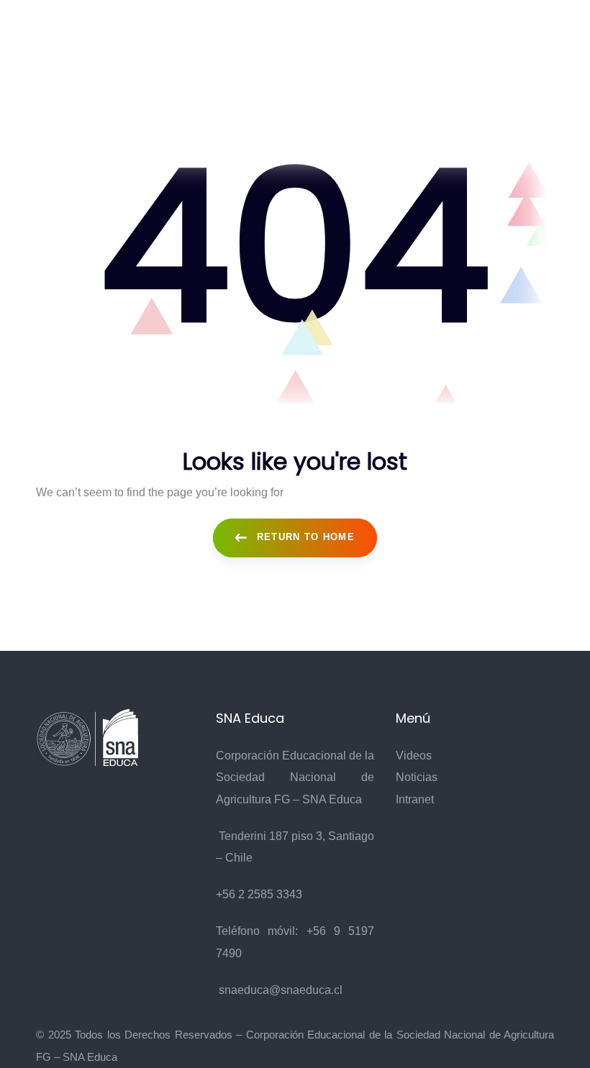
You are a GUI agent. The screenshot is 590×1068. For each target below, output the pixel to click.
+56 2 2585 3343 (259, 894)
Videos (414, 755)
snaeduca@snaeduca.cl (280, 990)
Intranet (415, 799)
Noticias (416, 777)
